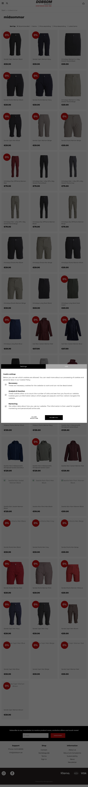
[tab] (23, 366)
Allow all (54, 417)
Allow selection (34, 417)
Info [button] (66, 366)
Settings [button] (23, 366)
